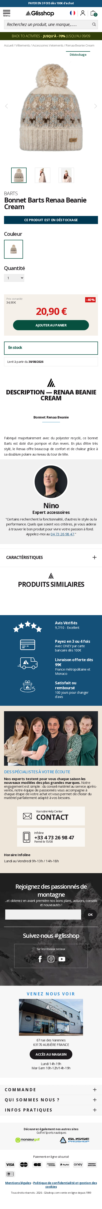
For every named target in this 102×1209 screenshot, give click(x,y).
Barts (11, 193)
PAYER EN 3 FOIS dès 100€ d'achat (51, 3)
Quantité (14, 268)
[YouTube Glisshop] (62, 959)
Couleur (13, 233)
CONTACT (52, 817)
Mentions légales (18, 1183)
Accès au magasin (51, 1054)
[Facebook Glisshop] (40, 959)
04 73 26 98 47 (62, 534)
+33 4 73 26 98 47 (54, 837)
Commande (20, 1089)
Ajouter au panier (51, 325)
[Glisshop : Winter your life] (40, 13)
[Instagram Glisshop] (51, 959)
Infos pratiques (29, 1110)
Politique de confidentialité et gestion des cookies (65, 1185)
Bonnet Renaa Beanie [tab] (51, 417)
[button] (51, 558)
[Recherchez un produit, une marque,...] (94, 24)
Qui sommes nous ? (32, 1100)
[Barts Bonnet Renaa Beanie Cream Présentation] (51, 106)
